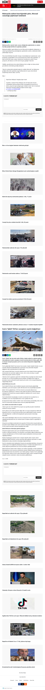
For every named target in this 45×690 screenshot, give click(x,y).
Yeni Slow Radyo (22, 672)
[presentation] (6, 6)
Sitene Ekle (32, 680)
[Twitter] (5, 42)
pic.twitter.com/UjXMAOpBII (13, 89)
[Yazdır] (34, 42)
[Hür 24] (6, 1)
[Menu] (39, 2)
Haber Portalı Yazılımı (8, 688)
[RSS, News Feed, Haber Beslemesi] (25, 684)
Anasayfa (5, 10)
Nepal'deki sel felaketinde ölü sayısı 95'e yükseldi (24, 6)
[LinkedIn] (7, 42)
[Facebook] (3, 42)
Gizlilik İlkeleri (25, 680)
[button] (37, 42)
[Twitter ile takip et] (22, 684)
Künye (16, 680)
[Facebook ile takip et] (19, 684)
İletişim (20, 680)
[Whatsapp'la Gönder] (10, 42)
